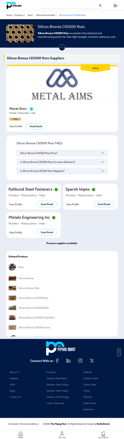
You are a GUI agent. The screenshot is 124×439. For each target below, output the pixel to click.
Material (87, 372)
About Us (14, 372)
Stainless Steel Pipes (57, 378)
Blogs (12, 390)
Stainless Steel (90, 378)
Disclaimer (14, 424)
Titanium (87, 397)
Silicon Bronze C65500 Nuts (72, 15)
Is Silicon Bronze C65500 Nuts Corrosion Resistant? (47, 161)
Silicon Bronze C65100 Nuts (33, 297)
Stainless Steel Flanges (58, 397)
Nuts (30, 15)
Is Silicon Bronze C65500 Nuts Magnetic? (42, 170)
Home (9, 15)
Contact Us (15, 397)
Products (19, 15)
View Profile (15, 126)
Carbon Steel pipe (55, 403)
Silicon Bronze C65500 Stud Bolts (37, 317)
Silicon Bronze (26, 278)
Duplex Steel (89, 403)
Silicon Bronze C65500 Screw (34, 327)
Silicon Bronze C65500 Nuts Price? (38, 153)
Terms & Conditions (29, 424)
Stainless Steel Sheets (57, 390)
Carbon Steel (89, 384)
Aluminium (88, 409)
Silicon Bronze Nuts (45, 15)
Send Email (36, 126)
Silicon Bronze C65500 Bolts (34, 307)
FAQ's (12, 384)
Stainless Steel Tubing (57, 384)
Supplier (14, 378)
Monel (86, 390)
